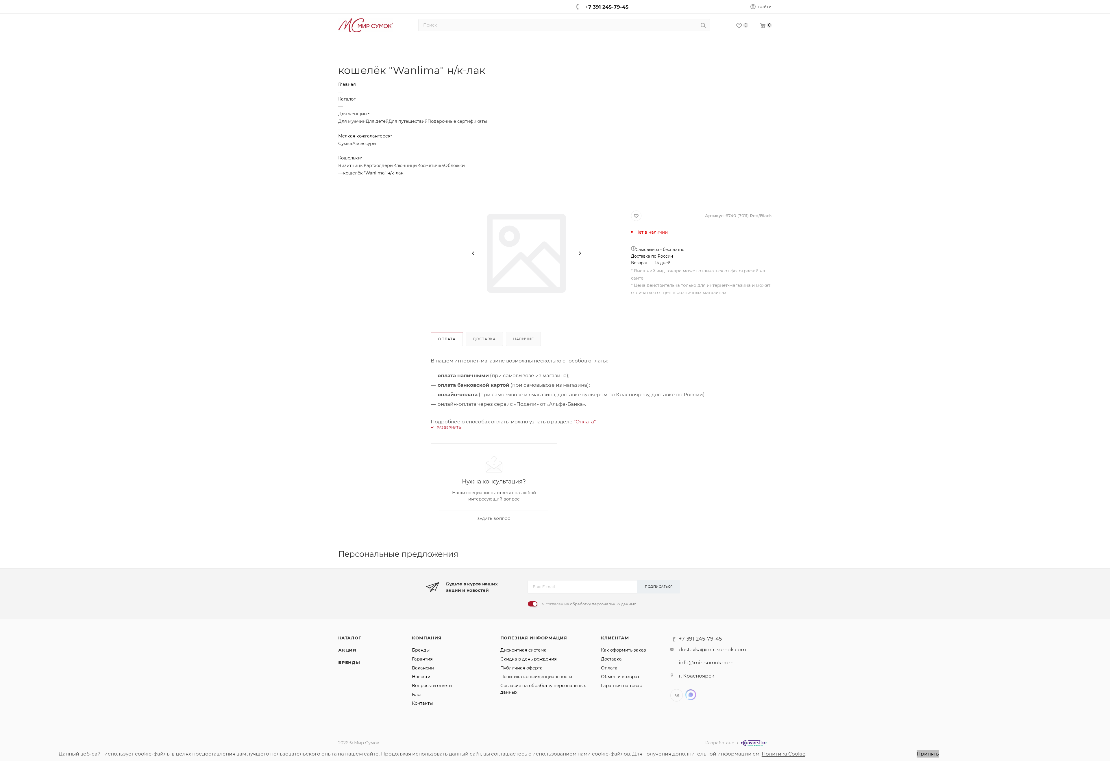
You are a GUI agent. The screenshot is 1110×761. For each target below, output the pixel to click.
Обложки (454, 165)
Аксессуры (364, 143)
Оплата (447, 339)
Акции (347, 650)
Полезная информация (533, 638)
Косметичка (430, 165)
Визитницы (351, 165)
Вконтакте (676, 695)
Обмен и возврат (620, 676)
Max (690, 694)
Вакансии (423, 668)
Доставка (484, 339)
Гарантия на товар (621, 685)
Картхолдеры (378, 165)
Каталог (349, 638)
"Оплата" (584, 422)
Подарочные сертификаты (457, 121)
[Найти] (703, 25)
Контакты (422, 703)
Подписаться (659, 587)
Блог (417, 694)
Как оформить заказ (623, 650)
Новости (421, 676)
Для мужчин (352, 121)
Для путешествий (408, 121)
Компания (426, 638)
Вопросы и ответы (432, 685)
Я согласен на (589, 604)
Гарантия (422, 659)
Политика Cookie (783, 754)
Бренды (349, 662)
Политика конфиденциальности (536, 676)
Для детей (377, 121)
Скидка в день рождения (528, 659)
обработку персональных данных (603, 604)
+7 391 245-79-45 (606, 7)
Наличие (523, 339)
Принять (928, 754)
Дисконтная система (523, 650)
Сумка (345, 143)
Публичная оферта (521, 668)
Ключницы (405, 165)
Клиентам (615, 638)
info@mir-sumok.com (706, 662)
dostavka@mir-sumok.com (712, 649)
